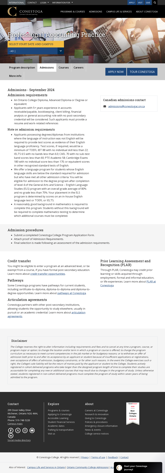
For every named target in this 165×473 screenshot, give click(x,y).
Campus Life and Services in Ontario (46, 467)
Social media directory (19, 440)
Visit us (51, 433)
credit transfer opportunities (47, 274)
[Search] (154, 2)
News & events (93, 429)
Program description (22, 67)
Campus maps (15, 423)
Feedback (113, 457)
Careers (78, 67)
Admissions (95, 11)
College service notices (97, 433)
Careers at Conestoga (96, 410)
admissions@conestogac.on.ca (126, 106)
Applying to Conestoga (60, 414)
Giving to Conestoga (95, 418)
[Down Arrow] (61, 51)
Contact (124, 457)
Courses (64, 67)
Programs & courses (73, 11)
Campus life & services (119, 11)
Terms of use (98, 457)
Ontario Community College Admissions (87, 467)
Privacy (85, 457)
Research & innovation (97, 414)
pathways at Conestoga (71, 293)
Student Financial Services (61, 422)
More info (15, 76)
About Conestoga (147, 11)
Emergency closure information (101, 425)
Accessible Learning (58, 418)
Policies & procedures (96, 422)
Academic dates (56, 425)
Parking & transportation (61, 429)
